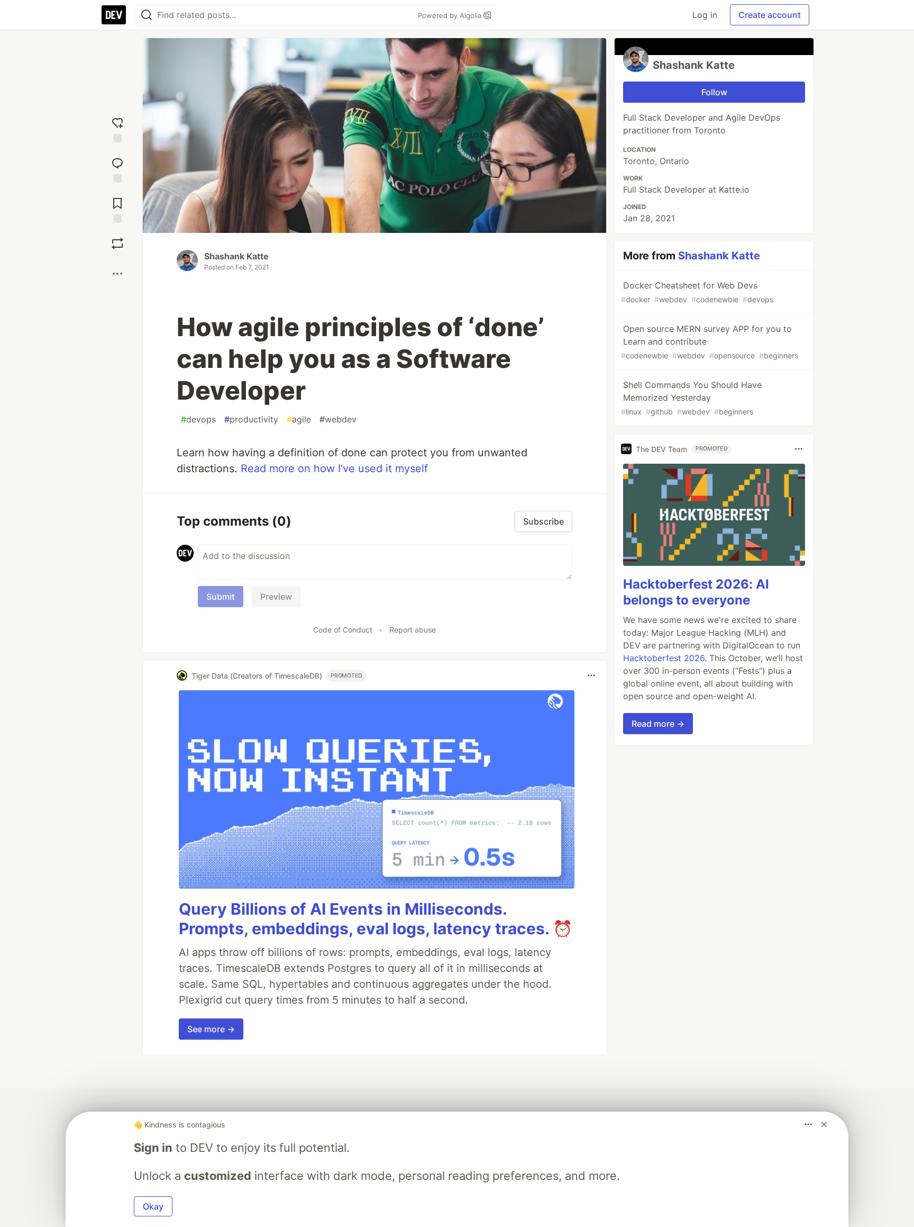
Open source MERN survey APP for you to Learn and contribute (709, 341)
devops (198, 419)
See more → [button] (211, 1029)
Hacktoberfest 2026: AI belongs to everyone (696, 592)
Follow (714, 92)
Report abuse (412, 629)
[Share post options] (117, 273)
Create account (769, 15)
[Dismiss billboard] (824, 1124)
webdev (338, 419)
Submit (220, 596)
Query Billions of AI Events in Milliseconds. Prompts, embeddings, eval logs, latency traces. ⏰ (375, 919)
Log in (704, 15)
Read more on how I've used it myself (334, 468)
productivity (251, 419)
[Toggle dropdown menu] (591, 675)
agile (299, 419)
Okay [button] (153, 1206)
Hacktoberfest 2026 (664, 658)
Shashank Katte (236, 256)
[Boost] (117, 243)
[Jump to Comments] (117, 168)
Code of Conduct (342, 629)
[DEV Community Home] (113, 14)
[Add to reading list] (117, 208)
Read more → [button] (658, 723)
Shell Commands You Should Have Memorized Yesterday (691, 398)
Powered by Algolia (450, 15)
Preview (276, 596)
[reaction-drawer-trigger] (117, 127)
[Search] (146, 15)
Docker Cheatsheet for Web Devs (697, 292)
